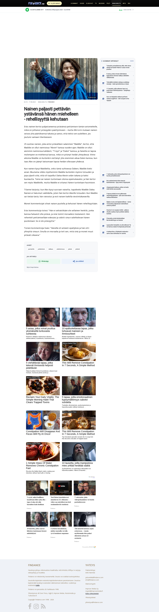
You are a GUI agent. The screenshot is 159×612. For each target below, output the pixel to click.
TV (96, 3)
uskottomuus (61, 249)
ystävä (70, 249)
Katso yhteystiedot (92, 594)
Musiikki (102, 3)
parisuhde (31, 249)
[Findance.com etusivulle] (36, 3)
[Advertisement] (117, 137)
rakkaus (50, 249)
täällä (37, 585)
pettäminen (41, 249)
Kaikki (132, 61)
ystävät (77, 249)
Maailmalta (116, 3)
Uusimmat (74, 3)
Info (124, 3)
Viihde (82, 3)
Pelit (108, 3)
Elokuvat (89, 3)
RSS (129, 3)
